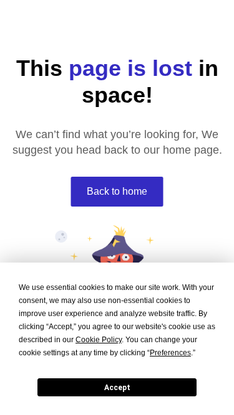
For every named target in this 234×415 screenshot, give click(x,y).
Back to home (117, 191)
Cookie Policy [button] (99, 339)
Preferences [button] (170, 352)
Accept (117, 387)
